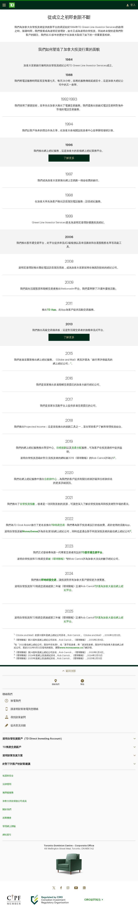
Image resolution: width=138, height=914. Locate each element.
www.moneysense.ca (71, 648)
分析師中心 (50, 479)
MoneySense (30, 531)
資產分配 (77, 448)
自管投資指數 (27, 504)
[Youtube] (76, 888)
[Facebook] (61, 888)
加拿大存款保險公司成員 (15, 801)
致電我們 (16, 701)
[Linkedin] (84, 888)
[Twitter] (54, 888)
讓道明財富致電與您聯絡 (24, 709)
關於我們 (7, 809)
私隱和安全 (8, 776)
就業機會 (7, 818)
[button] (69, 738)
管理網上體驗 (9, 826)
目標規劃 (61, 448)
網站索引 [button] (7, 835)
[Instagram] (68, 888)
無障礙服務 (8, 792)
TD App (51, 310)
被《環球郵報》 (57, 559)
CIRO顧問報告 (92, 900)
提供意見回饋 (18, 725)
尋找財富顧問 (18, 717)
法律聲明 (7, 784)
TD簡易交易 (58, 525)
